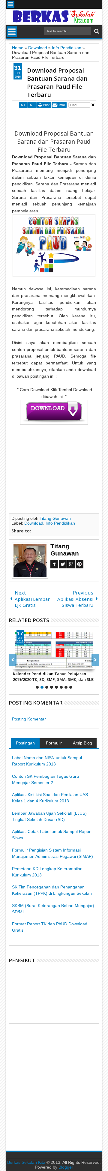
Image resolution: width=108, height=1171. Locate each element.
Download (33, 523)
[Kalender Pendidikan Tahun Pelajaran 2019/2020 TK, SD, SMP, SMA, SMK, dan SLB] (54, 650)
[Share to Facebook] (18, 665)
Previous (95, 660)
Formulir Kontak (54, 744)
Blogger (65, 1167)
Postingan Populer (25, 744)
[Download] (54, 423)
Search (96, 31)
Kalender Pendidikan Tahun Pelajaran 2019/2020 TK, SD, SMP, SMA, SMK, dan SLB (53, 676)
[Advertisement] (60, 118)
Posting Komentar (29, 719)
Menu (10, 4)
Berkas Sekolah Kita (26, 1162)
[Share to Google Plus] (31, 665)
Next (12, 660)
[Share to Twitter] (24, 665)
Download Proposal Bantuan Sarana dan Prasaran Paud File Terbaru (57, 82)
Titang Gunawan (55, 518)
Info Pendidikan (60, 523)
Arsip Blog (82, 743)
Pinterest (79, 564)
